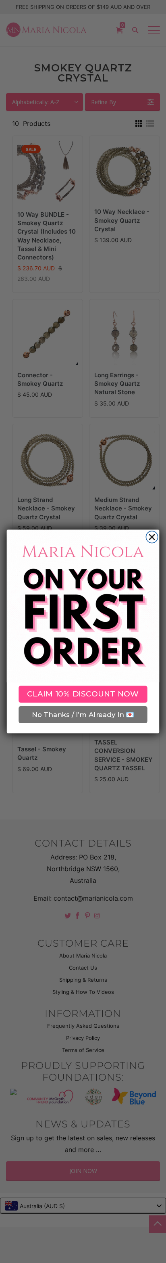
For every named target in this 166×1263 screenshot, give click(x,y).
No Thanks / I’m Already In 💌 (83, 715)
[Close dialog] (152, 537)
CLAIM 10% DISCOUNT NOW (83, 694)
